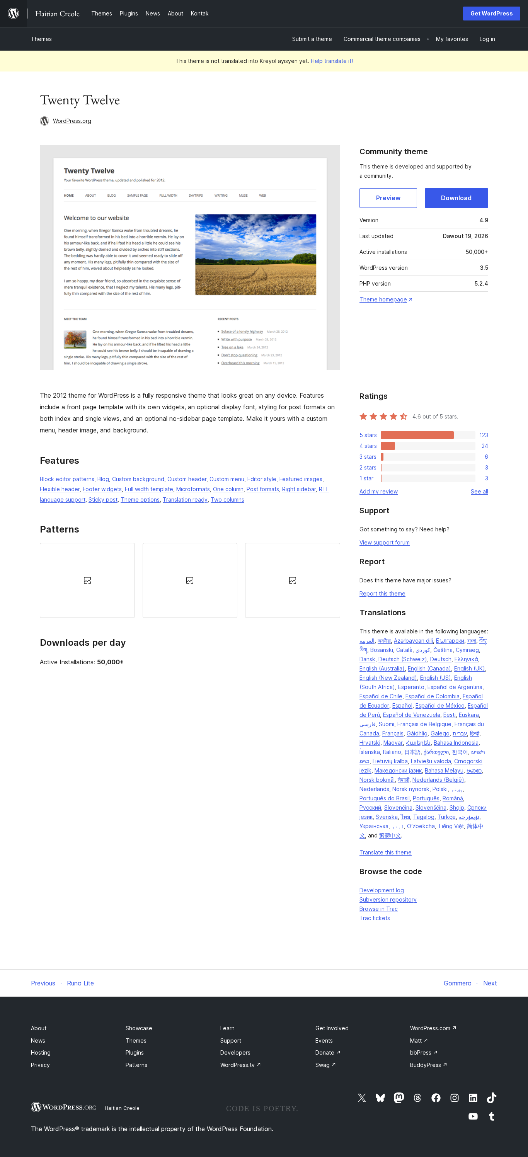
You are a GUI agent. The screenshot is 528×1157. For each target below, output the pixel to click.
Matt (419, 1040)
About (38, 1028)
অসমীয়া (384, 640)
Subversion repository (388, 899)
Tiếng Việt (451, 826)
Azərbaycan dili (413, 640)
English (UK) (469, 668)
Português (426, 798)
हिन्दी (474, 733)
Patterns (136, 1065)
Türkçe (447, 816)
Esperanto (411, 687)
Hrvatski (369, 742)
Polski (440, 789)
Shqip (457, 807)
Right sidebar (299, 489)
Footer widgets (102, 489)
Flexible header (60, 489)
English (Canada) (429, 668)
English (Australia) (382, 668)
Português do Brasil (384, 798)
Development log (381, 890)
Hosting (41, 1052)
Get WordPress (491, 13)
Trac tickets (374, 918)
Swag (325, 1065)
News (38, 1040)
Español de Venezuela (411, 714)
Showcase (139, 1028)
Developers (235, 1052)
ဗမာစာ (474, 770)
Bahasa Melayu (444, 770)
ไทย (405, 816)
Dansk (367, 659)
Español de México (440, 705)
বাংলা (471, 640)
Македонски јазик (398, 770)
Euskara (469, 714)
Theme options (140, 499)
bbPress (424, 1052)
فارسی (367, 724)
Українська (373, 826)
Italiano (392, 752)
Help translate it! (332, 61)
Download (456, 198)
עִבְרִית (460, 733)
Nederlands (374, 789)
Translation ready (185, 499)
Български (450, 640)
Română (453, 798)
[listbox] (190, 580)
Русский (370, 807)
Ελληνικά (466, 659)
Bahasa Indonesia (456, 742)
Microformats (193, 489)
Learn (227, 1028)
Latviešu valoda (431, 761)
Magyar (393, 742)
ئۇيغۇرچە (469, 816)
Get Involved (332, 1028)
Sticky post (103, 499)
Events (324, 1040)
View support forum (384, 542)
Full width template (149, 489)
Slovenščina (431, 807)
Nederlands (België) (438, 779)
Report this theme (382, 593)
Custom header (186, 479)
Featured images (300, 479)
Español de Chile (380, 696)
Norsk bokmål (377, 779)
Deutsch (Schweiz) (402, 659)
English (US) (435, 677)
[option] (87, 580)
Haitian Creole (122, 1108)
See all (479, 491)
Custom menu (226, 479)
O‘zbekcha (421, 826)
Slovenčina (398, 807)
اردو (398, 826)
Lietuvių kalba (390, 761)
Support (230, 1040)
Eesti (449, 714)
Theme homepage (383, 299)
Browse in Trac (378, 908)
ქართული (436, 752)
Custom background (138, 479)
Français (393, 733)
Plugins (135, 1052)
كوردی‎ (423, 650)
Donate (328, 1052)
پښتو (457, 789)
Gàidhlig (417, 733)
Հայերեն (418, 742)
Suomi (386, 724)
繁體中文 (390, 835)
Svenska (387, 816)
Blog (103, 479)
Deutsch (440, 659)
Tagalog (423, 816)
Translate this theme (385, 852)
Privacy (40, 1065)
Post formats (263, 489)
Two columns (227, 499)
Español (402, 705)
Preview (388, 198)
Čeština (443, 650)
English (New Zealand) (388, 677)
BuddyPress (429, 1065)
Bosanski (381, 650)
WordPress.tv (240, 1065)
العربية (367, 640)
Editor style (261, 479)
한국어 (460, 752)
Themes (41, 39)
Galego (440, 733)
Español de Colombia (432, 696)
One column (228, 489)
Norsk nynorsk (410, 789)
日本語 (412, 752)
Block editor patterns (67, 479)
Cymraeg (467, 650)
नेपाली (403, 779)
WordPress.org (72, 120)
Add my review (378, 491)
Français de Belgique (424, 724)
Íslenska (369, 752)
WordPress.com (433, 1028)
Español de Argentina (455, 687)
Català (404, 650)
